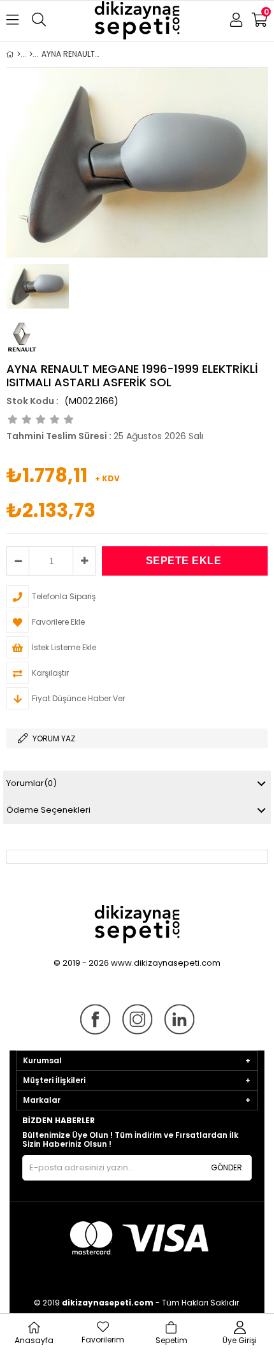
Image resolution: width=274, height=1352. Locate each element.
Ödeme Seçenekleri (48, 810)
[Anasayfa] (18, 54)
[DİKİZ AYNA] (30, 54)
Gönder (226, 1167)
